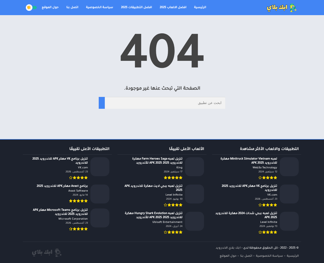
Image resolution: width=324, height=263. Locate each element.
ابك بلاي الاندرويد (228, 248)
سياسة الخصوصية (99, 7)
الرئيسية (200, 7)
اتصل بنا (72, 7)
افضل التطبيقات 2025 (136, 7)
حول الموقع (50, 7)
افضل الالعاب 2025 (173, 7)
